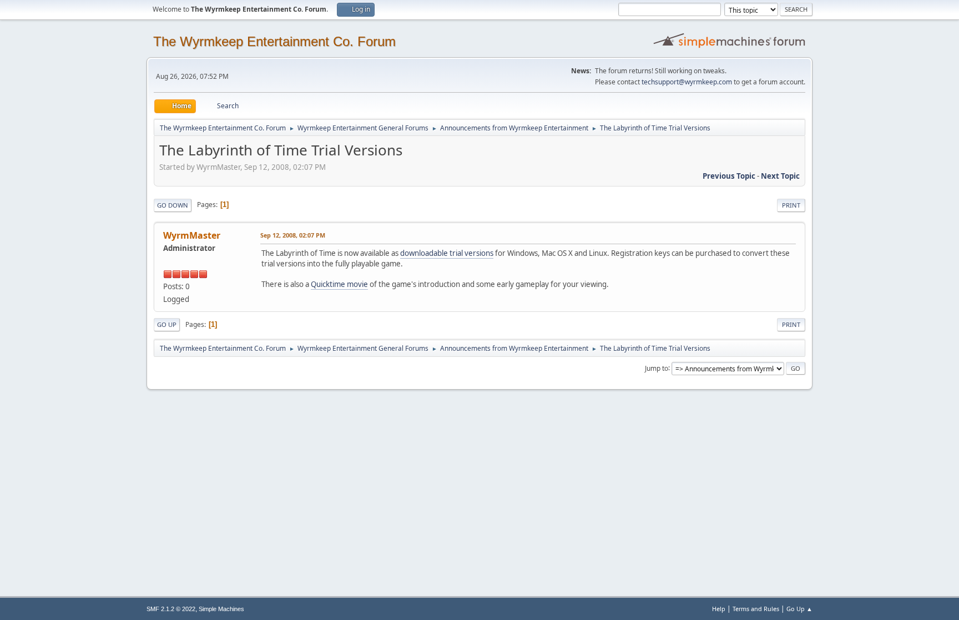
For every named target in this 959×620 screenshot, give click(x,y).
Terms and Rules (756, 608)
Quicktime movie (339, 284)
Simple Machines (221, 609)
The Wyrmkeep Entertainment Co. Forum (274, 41)
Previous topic (729, 176)
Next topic (780, 176)
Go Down (172, 205)
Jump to (656, 367)
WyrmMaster (191, 235)
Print (791, 205)
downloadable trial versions (446, 253)
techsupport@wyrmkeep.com (687, 82)
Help (718, 608)
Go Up (166, 324)
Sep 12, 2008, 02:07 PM (292, 235)
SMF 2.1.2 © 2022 (171, 609)
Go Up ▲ (799, 608)
